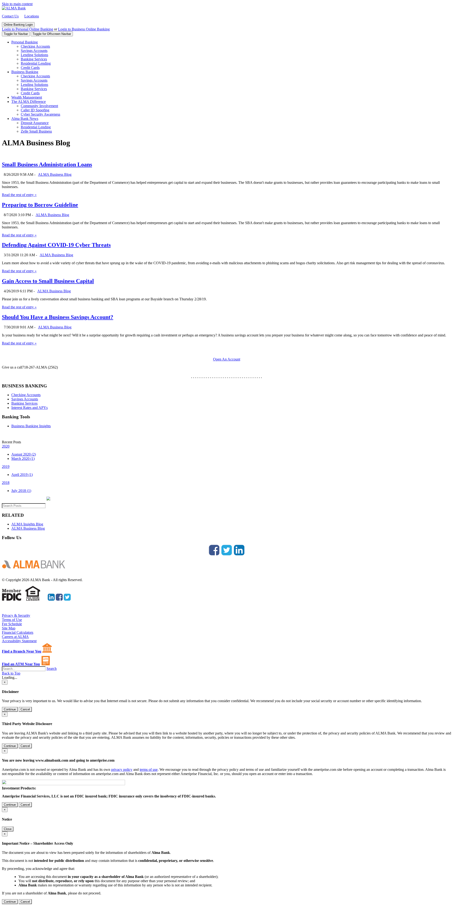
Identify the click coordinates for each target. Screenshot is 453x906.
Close (8, 829)
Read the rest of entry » (19, 195)
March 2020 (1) (23, 459)
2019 (5, 467)
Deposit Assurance (35, 123)
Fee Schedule (12, 624)
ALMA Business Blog (54, 174)
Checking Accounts (35, 46)
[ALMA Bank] (14, 8)
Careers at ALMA (15, 637)
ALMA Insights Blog (27, 524)
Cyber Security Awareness (40, 114)
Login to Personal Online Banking (27, 29)
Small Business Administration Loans (47, 164)
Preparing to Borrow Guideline (40, 205)
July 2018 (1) (21, 491)
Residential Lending (36, 63)
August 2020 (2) (23, 454)
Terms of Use (12, 620)
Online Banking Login (18, 24)
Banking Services (34, 59)
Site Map (8, 628)
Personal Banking (24, 42)
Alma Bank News (24, 119)
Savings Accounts (34, 51)
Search (51, 669)
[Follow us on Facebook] (214, 554)
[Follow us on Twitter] (226, 554)
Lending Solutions (34, 55)
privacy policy (121, 770)
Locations (31, 16)
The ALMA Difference (28, 102)
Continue (10, 709)
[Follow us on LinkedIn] (239, 554)
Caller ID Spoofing (35, 110)
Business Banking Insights (31, 426)
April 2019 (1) (22, 475)
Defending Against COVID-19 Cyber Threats (56, 245)
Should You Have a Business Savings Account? (57, 317)
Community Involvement (39, 106)
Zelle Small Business (36, 131)
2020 (5, 446)
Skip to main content (17, 4)
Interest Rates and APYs (29, 408)
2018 (5, 483)
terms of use (149, 770)
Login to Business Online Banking (84, 29)
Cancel (25, 709)
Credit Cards (30, 68)
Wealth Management (26, 97)
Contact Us (10, 16)
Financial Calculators (17, 632)
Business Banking (24, 72)
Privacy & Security (16, 615)
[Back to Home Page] (35, 572)
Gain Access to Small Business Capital (48, 281)
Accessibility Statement (19, 641)
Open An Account (226, 359)
